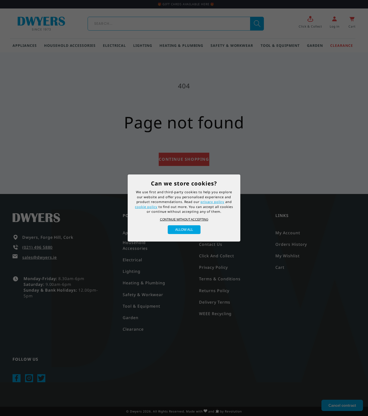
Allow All (184, 230)
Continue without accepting (184, 219)
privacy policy (212, 201)
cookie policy (146, 206)
